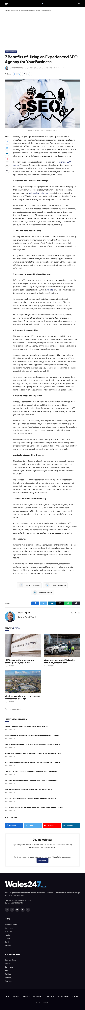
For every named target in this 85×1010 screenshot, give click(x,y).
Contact (75, 997)
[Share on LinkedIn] (28, 74)
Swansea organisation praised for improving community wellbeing (31, 780)
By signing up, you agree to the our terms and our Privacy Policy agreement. (43, 857)
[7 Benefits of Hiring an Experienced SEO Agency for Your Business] (42, 103)
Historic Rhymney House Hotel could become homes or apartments (31, 798)
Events (7, 970)
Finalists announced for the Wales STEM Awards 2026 (26, 726)
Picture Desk (39, 997)
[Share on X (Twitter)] (19, 74)
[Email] (7, 165)
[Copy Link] (24, 74)
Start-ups (8, 981)
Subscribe (42, 860)
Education (8, 931)
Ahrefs (50, 290)
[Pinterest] (7, 159)
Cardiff (7, 942)
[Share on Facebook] (15, 74)
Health (7, 935)
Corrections (63, 997)
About (16, 997)
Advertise (26, 997)
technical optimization (38, 193)
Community (9, 928)
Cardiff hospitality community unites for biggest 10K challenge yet (31, 771)
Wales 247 (45, 1002)
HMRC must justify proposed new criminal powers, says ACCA (20, 661)
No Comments (60, 68)
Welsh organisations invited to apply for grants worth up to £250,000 (33, 753)
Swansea (8, 945)
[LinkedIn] (7, 153)
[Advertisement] (42, 30)
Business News (10, 960)
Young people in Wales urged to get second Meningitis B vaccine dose (32, 762)
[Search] (79, 3)
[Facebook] (7, 142)
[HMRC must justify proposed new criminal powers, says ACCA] (23, 645)
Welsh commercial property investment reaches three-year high (22, 697)
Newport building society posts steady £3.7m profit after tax (29, 789)
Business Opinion (11, 51)
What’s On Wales (11, 924)
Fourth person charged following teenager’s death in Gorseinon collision (34, 807)
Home (7, 10)
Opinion (8, 974)
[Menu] (6, 3)
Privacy (50, 997)
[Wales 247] (42, 4)
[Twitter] (7, 148)
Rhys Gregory (17, 68)
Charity (7, 938)
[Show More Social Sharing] (33, 74)
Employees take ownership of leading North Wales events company (32, 735)
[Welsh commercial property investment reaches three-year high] (23, 681)
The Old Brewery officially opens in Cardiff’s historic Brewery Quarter (32, 744)
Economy (8, 978)
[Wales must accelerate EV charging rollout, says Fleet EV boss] (62, 645)
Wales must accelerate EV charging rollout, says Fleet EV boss (59, 661)
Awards (7, 963)
